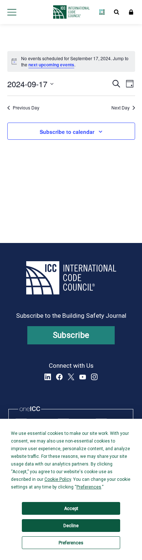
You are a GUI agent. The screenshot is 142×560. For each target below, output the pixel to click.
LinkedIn (47, 376)
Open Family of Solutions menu (102, 12)
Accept (71, 508)
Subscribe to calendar (67, 131)
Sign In (131, 12)
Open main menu (12, 12)
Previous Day (26, 108)
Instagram (94, 376)
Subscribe (71, 335)
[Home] (69, 12)
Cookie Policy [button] (57, 479)
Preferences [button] (88, 487)
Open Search (116, 12)
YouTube (82, 376)
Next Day (120, 108)
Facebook (59, 376)
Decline (71, 525)
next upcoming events (51, 64)
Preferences (71, 542)
